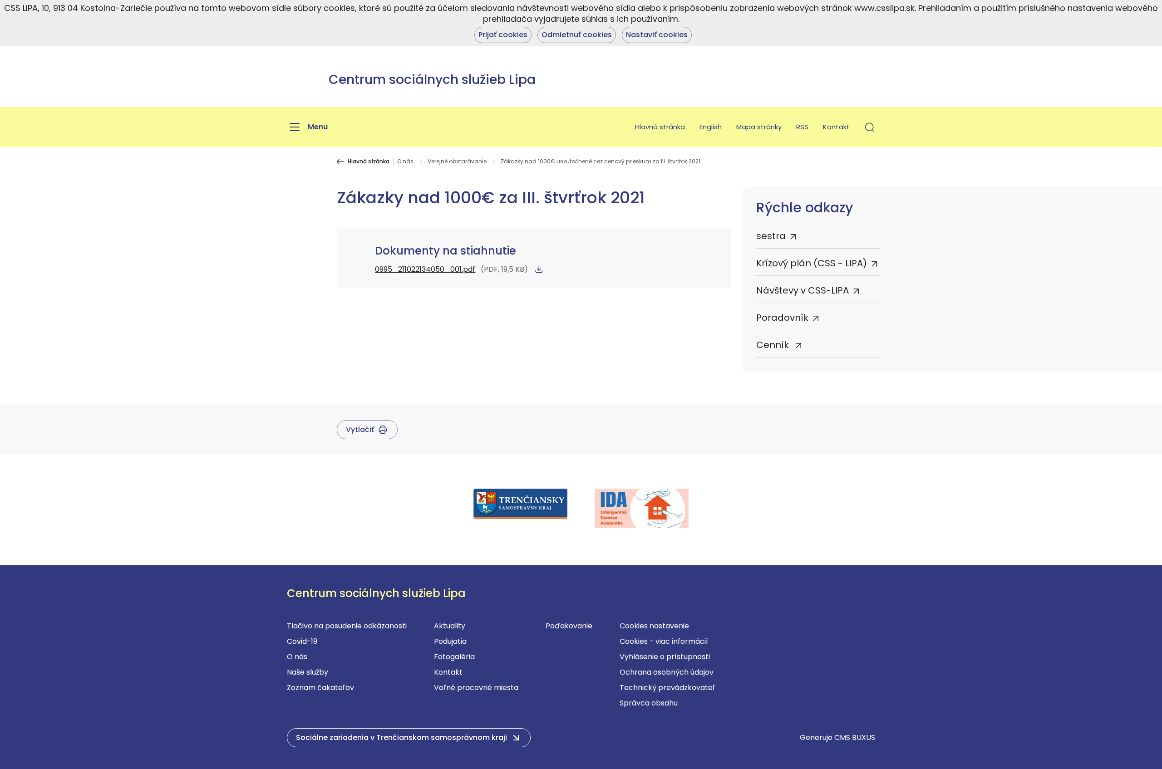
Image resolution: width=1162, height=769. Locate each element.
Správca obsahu (649, 703)
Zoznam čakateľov (320, 687)
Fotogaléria (454, 656)
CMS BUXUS (854, 737)
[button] (869, 127)
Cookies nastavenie (654, 626)
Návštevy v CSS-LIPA (802, 290)
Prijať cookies (502, 34)
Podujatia (450, 641)
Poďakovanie (569, 626)
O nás (405, 161)
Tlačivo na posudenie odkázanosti (347, 626)
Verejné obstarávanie (457, 161)
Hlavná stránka (660, 127)
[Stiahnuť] (538, 269)
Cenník (773, 344)
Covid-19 (302, 641)
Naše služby (307, 672)
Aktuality (449, 626)
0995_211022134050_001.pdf (425, 269)
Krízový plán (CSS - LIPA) (811, 263)
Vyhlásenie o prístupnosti (665, 656)
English (710, 127)
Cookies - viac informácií (664, 641)
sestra (771, 236)
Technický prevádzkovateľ (667, 687)
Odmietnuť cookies (577, 34)
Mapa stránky (759, 127)
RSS (802, 127)
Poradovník (782, 317)
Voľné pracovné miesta (476, 687)
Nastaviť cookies (657, 34)
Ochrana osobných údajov (667, 672)
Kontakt (836, 127)
